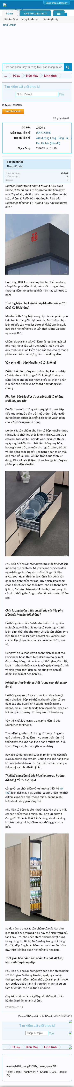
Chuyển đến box (30, 19)
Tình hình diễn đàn (15, 1059)
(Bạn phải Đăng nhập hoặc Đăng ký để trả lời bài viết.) (45, 1016)
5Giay (9, 13)
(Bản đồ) (55, 143)
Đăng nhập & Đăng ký (57, 3)
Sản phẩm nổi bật (35, 13)
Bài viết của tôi (11, 19)
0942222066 (43, 132)
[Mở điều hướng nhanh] (69, 75)
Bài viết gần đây (51, 19)
